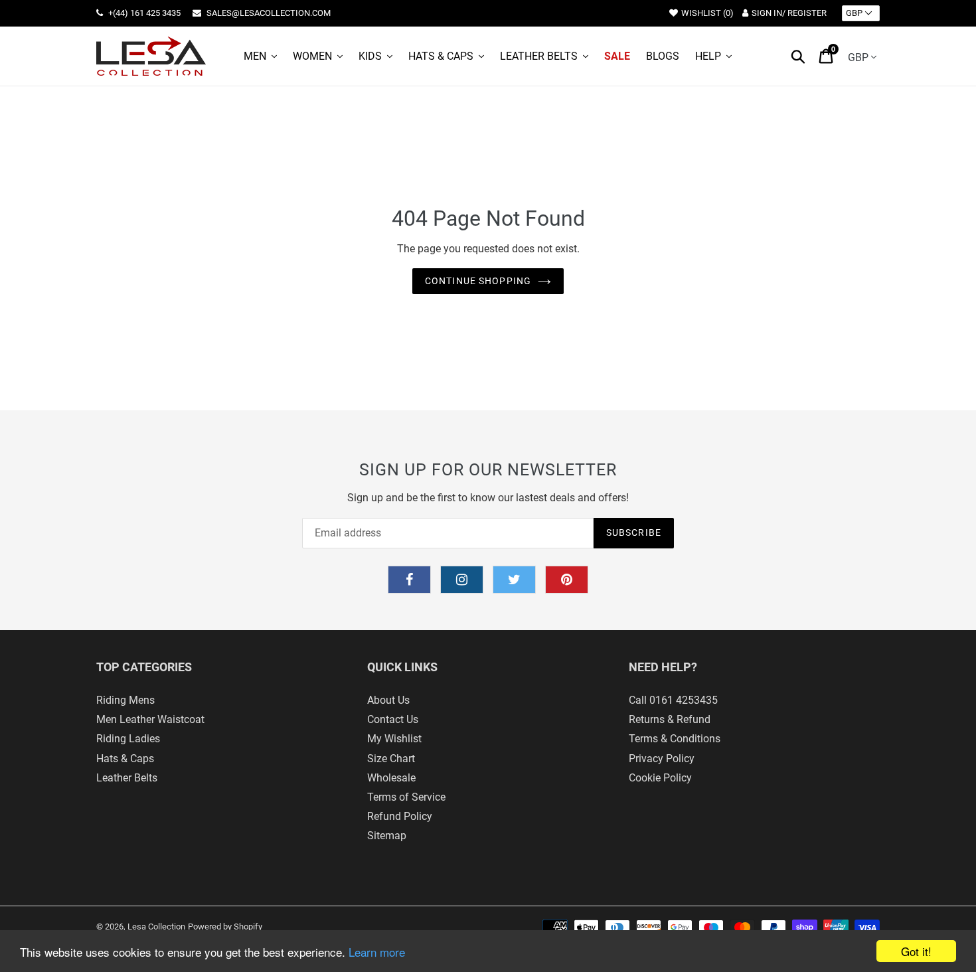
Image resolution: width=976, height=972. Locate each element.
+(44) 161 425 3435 (143, 13)
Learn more (377, 951)
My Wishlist (394, 738)
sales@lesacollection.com (267, 13)
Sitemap (386, 835)
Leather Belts (126, 777)
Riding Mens (125, 700)
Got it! (916, 951)
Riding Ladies (128, 738)
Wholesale (391, 777)
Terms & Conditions (674, 738)
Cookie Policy (660, 777)
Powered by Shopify (225, 927)
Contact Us (392, 719)
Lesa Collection (156, 927)
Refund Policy (399, 816)
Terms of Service (406, 797)
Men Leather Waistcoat (150, 719)
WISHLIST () (707, 13)
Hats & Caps (125, 758)
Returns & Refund (669, 719)
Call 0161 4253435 (673, 700)
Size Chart (391, 758)
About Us (388, 700)
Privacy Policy (661, 758)
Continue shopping (478, 281)
